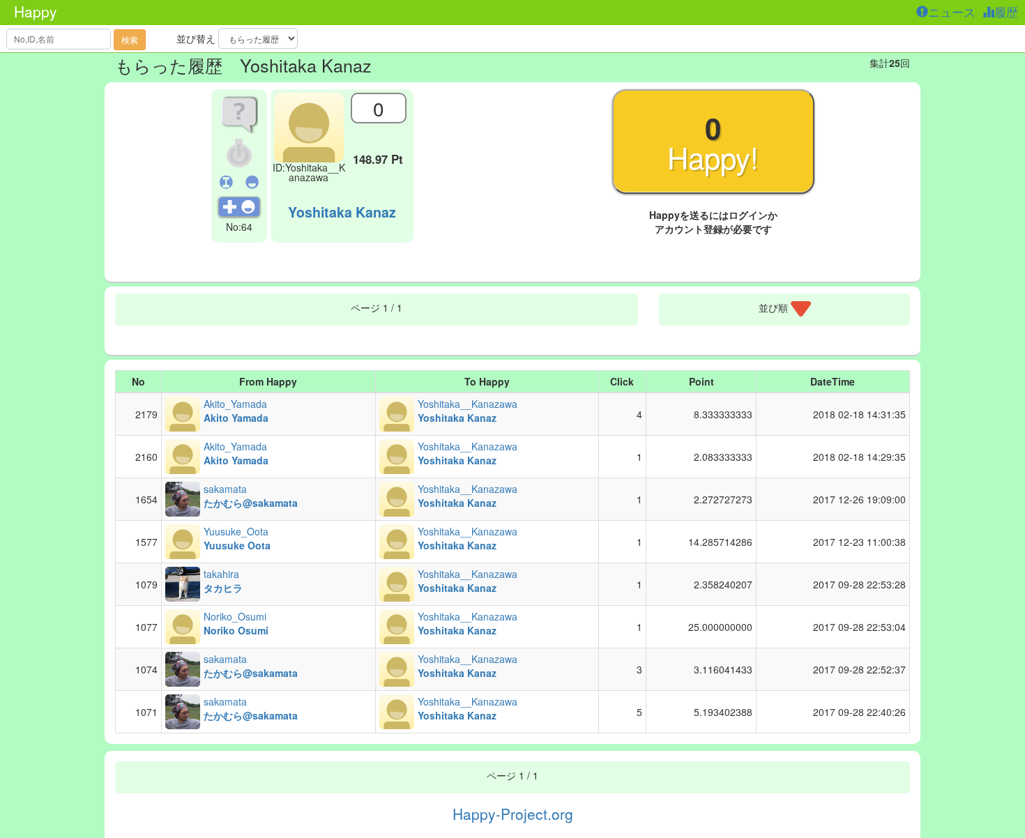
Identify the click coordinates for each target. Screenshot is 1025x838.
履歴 (1008, 11)
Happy (35, 11)
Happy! (713, 142)
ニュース (953, 11)
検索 (129, 39)
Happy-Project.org (513, 813)
